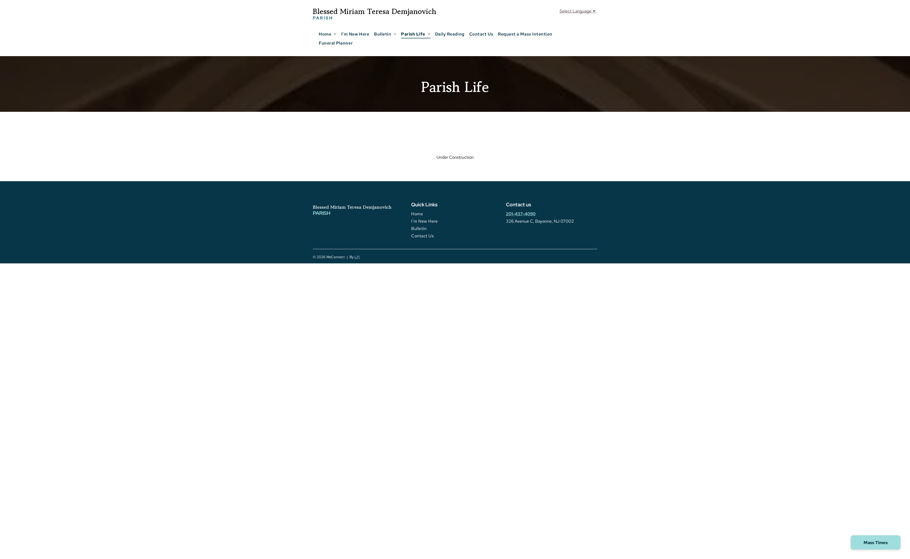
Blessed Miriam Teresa (337, 207)
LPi (357, 257)
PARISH (321, 213)
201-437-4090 (521, 213)
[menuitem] (327, 33)
